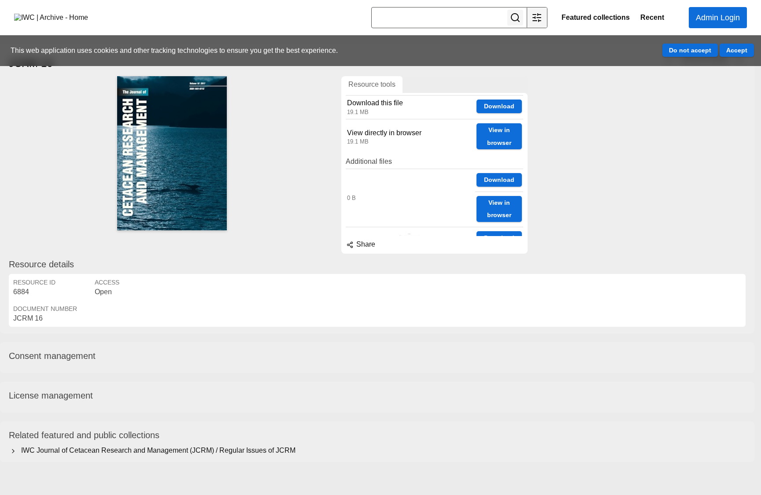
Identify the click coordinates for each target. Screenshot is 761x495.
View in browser (499, 136)
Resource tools (371, 84)
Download (499, 106)
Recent (652, 17)
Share (365, 244)
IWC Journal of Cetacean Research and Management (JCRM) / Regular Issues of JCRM (157, 450)
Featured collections (596, 17)
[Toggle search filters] (537, 17)
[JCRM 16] (172, 153)
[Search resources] (515, 18)
